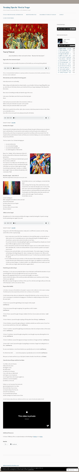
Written (35, 436)
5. (65, 55)
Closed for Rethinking (8, 18)
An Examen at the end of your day (48, 14)
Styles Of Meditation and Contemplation (13, 14)
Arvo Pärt (13, 122)
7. (65, 59)
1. (65, 48)
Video (41, 436)
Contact (61, 14)
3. (65, 52)
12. (65, 67)
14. (65, 70)
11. (65, 65)
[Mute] (70, 29)
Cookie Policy (31, 469)
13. (65, 69)
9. (65, 62)
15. (65, 72)
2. (65, 50)
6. (65, 57)
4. (65, 53)
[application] (66, 28)
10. (65, 64)
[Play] (59, 29)
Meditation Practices (31, 14)
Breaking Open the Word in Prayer (16, 7)
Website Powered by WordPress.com (11, 465)
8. (65, 60)
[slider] (73, 28)
